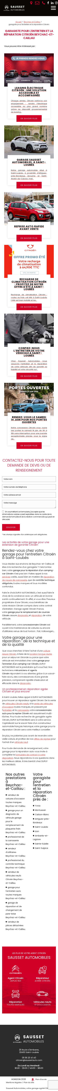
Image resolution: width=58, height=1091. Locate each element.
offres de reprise (42, 739)
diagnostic (23, 615)
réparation (36, 615)
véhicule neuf (21, 742)
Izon (37, 831)
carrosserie (23, 710)
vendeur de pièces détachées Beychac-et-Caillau (15, 925)
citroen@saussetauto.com (29, 1060)
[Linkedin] (52, 3)
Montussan (40, 810)
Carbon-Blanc (42, 814)
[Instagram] (56, 3)
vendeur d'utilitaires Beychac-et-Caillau (15, 852)
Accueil (18, 22)
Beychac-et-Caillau (32, 22)
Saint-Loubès (41, 827)
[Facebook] (48, 3)
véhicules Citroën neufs (17, 703)
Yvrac (38, 805)
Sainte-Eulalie (41, 843)
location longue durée (41, 654)
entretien (7, 710)
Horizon (16, 1079)
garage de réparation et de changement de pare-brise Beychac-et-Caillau (15, 910)
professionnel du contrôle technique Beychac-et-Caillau (15, 864)
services (6, 576)
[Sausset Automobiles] (14, 8)
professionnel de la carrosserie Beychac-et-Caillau (15, 840)
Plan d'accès (41, 1079)
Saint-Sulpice (41, 848)
